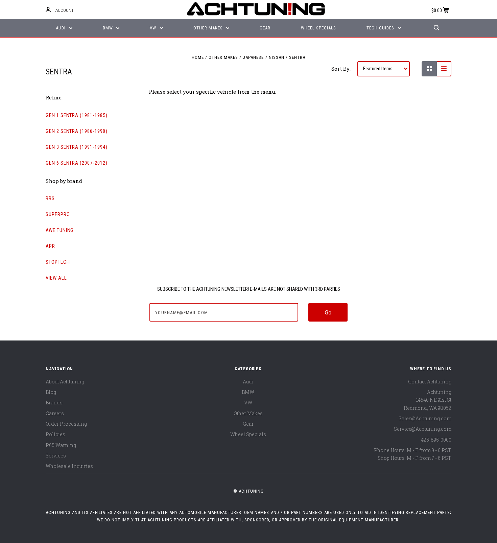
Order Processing (66, 424)
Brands (54, 402)
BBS (50, 198)
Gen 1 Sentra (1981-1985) (77, 115)
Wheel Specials (318, 27)
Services (56, 455)
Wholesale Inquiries (69, 466)
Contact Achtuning (429, 381)
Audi (61, 27)
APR (50, 246)
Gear (265, 27)
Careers (55, 413)
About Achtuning (65, 381)
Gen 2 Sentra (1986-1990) (77, 131)
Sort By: (341, 68)
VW (154, 27)
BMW (108, 27)
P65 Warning (61, 445)
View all (56, 278)
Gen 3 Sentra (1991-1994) (77, 147)
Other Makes (208, 27)
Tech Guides (381, 27)
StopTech (58, 262)
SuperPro (58, 214)
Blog (51, 392)
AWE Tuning (60, 230)
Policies (55, 434)
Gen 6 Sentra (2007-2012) (77, 163)
